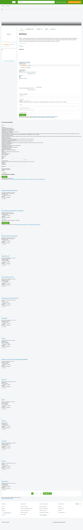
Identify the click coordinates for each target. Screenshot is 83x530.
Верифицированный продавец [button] (25, 62)
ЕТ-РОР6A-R (4, 318)
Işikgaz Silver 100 (5, 256)
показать (4, 172)
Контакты (3, 510)
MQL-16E (4, 461)
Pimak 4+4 (4, 420)
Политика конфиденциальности (26, 508)
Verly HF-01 (4, 379)
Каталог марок (23, 514)
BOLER (3, 399)
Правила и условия (24, 506)
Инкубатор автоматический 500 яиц (9, 190)
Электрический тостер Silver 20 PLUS (10, 298)
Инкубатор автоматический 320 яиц (9, 235)
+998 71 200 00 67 (32, 72)
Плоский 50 (4, 441)
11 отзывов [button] (12, 44)
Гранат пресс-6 (5, 481)
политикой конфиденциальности (39, 116)
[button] (25, 68)
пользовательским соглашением (52, 116)
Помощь (3, 508)
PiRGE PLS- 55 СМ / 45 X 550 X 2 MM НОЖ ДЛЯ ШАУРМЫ (14, 359)
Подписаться (5, 223)
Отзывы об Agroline (24, 512)
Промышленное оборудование (7, 498)
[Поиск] (19, 2)
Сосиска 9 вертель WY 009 (7, 277)
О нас (3, 506)
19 (40, 493)
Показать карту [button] (39, 87)
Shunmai (3, 338)
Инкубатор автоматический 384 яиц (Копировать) (13, 210)
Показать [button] (27, 72)
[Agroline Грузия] (6, 2)
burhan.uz (21, 75)
